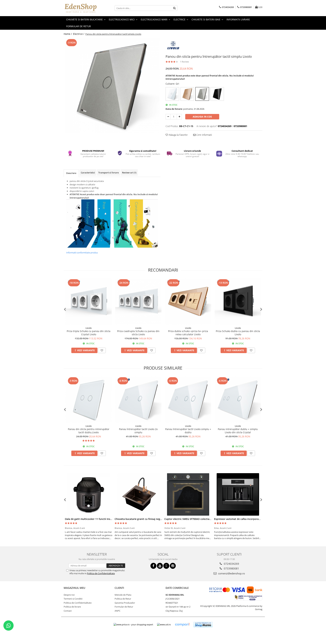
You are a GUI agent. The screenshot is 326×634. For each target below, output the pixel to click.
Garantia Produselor (125, 602)
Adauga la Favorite (178, 134)
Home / (68, 33)
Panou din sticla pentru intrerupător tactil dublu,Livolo (88, 430)
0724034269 (231, 563)
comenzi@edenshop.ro (231, 573)
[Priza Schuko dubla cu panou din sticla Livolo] (238, 301)
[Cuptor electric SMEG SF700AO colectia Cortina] (188, 494)
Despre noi (69, 594)
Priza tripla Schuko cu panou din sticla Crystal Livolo (88, 332)
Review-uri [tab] (129, 172)
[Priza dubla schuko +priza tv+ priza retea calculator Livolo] (188, 301)
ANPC (117, 610)
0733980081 (231, 568)
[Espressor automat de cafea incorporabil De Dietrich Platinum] (238, 494)
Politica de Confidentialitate (101, 573)
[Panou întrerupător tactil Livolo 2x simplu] (138, 399)
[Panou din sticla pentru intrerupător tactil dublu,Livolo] (88, 399)
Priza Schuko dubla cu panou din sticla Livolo (238, 332)
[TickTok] (166, 566)
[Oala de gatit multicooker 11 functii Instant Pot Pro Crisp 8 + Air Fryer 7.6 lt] (88, 494)
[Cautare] (174, 8)
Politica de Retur (123, 598)
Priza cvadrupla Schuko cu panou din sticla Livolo (138, 332)
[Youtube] (160, 566)
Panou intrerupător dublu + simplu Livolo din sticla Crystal (238, 430)
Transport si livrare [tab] (108, 172)
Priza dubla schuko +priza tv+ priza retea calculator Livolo (188, 332)
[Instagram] (173, 566)
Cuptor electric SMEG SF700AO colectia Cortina (191, 519)
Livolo (89, 327)
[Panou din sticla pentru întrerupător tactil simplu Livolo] (112, 85)
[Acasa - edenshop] (81, 8)
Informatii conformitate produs (82, 252)
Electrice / (79, 33)
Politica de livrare (72, 606)
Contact (68, 610)
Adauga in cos (202, 116)
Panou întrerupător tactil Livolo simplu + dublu (188, 430)
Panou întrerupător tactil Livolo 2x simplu (138, 430)
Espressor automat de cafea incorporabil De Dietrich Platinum (250, 519)
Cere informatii (204, 134)
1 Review (184, 61)
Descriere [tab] (71, 173)
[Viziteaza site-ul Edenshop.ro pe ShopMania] (203, 624)
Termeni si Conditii (73, 598)
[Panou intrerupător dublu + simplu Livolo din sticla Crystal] (238, 399)
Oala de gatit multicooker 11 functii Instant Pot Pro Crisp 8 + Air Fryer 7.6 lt (108, 519)
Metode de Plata (123, 594)
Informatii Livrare (238, 19)
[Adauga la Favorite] (102, 350)
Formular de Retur (78, 26)
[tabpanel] (112, 85)
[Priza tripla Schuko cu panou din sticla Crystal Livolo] (88, 301)
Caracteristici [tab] (88, 172)
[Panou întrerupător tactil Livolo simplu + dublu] (188, 399)
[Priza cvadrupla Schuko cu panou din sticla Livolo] (138, 301)
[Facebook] (153, 566)
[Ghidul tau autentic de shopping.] (182, 624)
